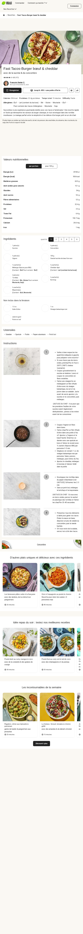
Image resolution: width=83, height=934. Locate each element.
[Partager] (77, 90)
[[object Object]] (71, 90)
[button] (51, 239)
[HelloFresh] (7, 3)
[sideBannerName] (41, 139)
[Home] (4, 15)
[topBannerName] (41, 24)
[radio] (4, 77)
